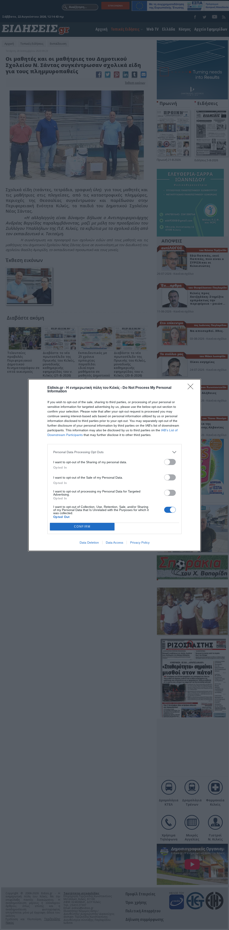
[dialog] (114, 465)
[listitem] (114, 452)
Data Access (114, 542)
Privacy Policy (140, 542)
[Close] (192, 388)
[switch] (170, 462)
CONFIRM (82, 526)
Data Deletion (89, 542)
